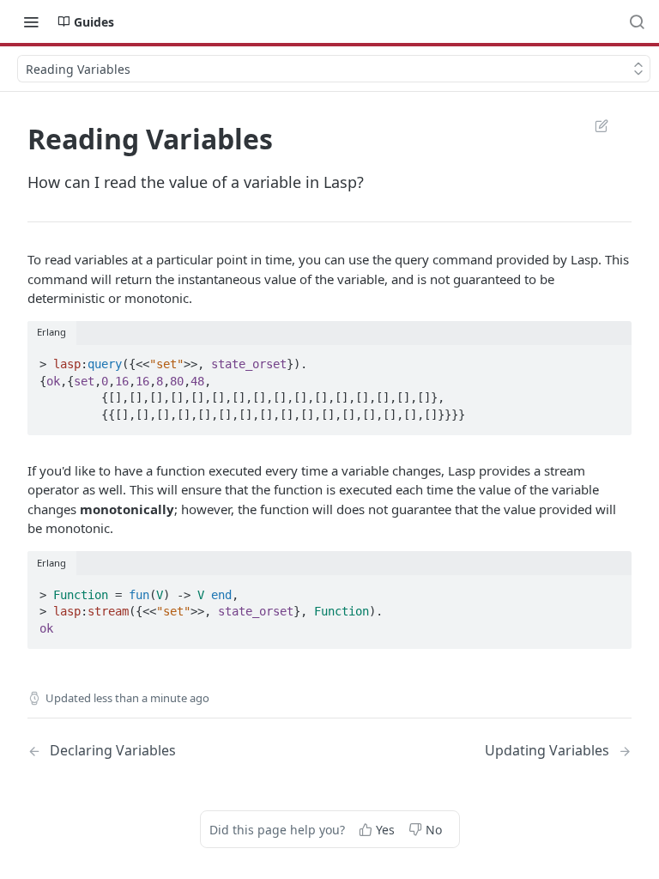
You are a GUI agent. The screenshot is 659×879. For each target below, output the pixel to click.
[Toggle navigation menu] (31, 21)
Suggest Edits (592, 125)
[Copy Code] (611, 358)
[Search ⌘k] (636, 21)
